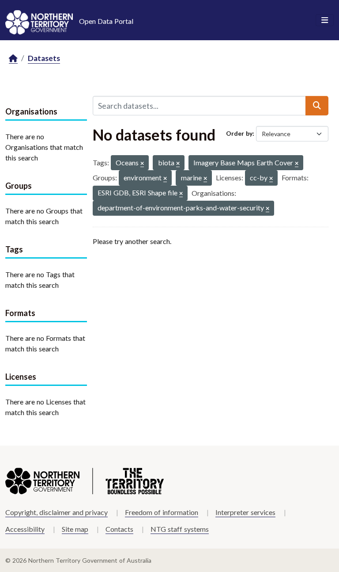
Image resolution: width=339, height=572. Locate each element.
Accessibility (25, 529)
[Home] (13, 58)
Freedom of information (161, 512)
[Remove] (142, 163)
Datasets (44, 58)
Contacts (119, 529)
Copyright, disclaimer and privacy (56, 512)
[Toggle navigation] (325, 20)
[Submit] (316, 105)
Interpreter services (245, 512)
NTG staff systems (180, 529)
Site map (75, 529)
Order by (239, 133)
